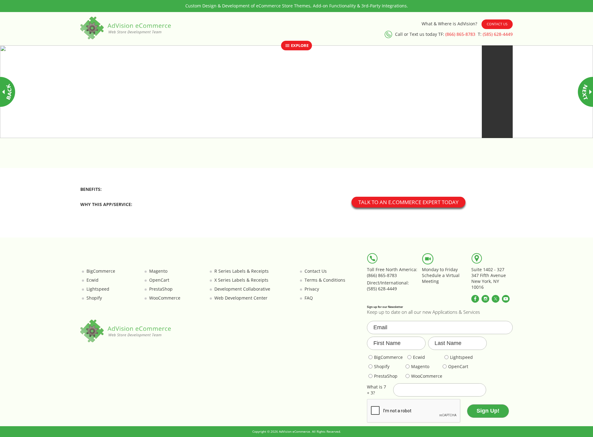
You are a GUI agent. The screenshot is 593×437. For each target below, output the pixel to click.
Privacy (312, 289)
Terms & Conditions (325, 280)
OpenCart (159, 280)
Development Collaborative (242, 289)
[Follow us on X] (495, 299)
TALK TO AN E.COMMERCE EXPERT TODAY (408, 202)
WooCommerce (164, 298)
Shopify (94, 298)
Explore (299, 45)
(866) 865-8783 (460, 34)
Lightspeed (97, 289)
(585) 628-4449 (498, 34)
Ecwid (92, 280)
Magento (158, 271)
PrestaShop (161, 289)
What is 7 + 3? (376, 390)
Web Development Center (240, 298)
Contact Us (497, 24)
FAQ (309, 298)
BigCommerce (100, 271)
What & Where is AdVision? (449, 24)
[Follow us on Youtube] (506, 299)
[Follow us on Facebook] (475, 299)
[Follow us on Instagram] (485, 299)
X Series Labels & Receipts (241, 280)
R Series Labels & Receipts (241, 271)
